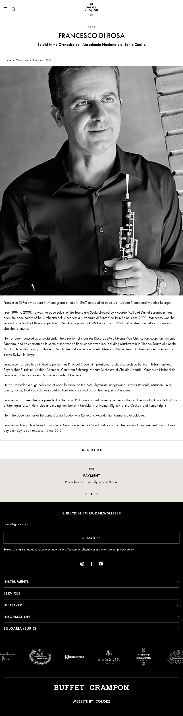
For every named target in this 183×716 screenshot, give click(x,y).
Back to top (91, 450)
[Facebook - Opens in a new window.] (91, 565)
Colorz (103, 701)
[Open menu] (5, 9)
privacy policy (125, 549)
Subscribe (91, 538)
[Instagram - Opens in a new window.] (82, 565)
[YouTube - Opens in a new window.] (101, 565)
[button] (86, 494)
